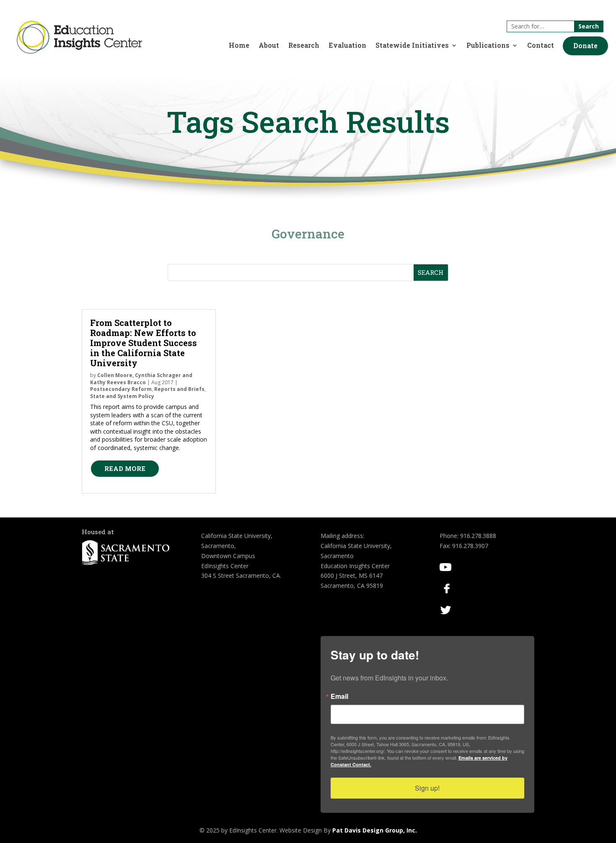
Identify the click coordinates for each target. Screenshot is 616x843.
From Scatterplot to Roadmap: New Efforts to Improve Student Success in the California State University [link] (143, 342)
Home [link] (239, 45)
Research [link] (303, 45)
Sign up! (427, 788)
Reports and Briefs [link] (179, 389)
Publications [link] (488, 45)
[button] (585, 45)
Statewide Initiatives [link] (412, 45)
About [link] (269, 45)
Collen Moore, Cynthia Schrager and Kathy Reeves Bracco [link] (141, 379)
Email (339, 696)
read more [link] (124, 468)
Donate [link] (585, 45)
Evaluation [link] (347, 45)
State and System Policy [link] (122, 396)
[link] (79, 51)
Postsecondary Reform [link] (121, 389)
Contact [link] (540, 45)
